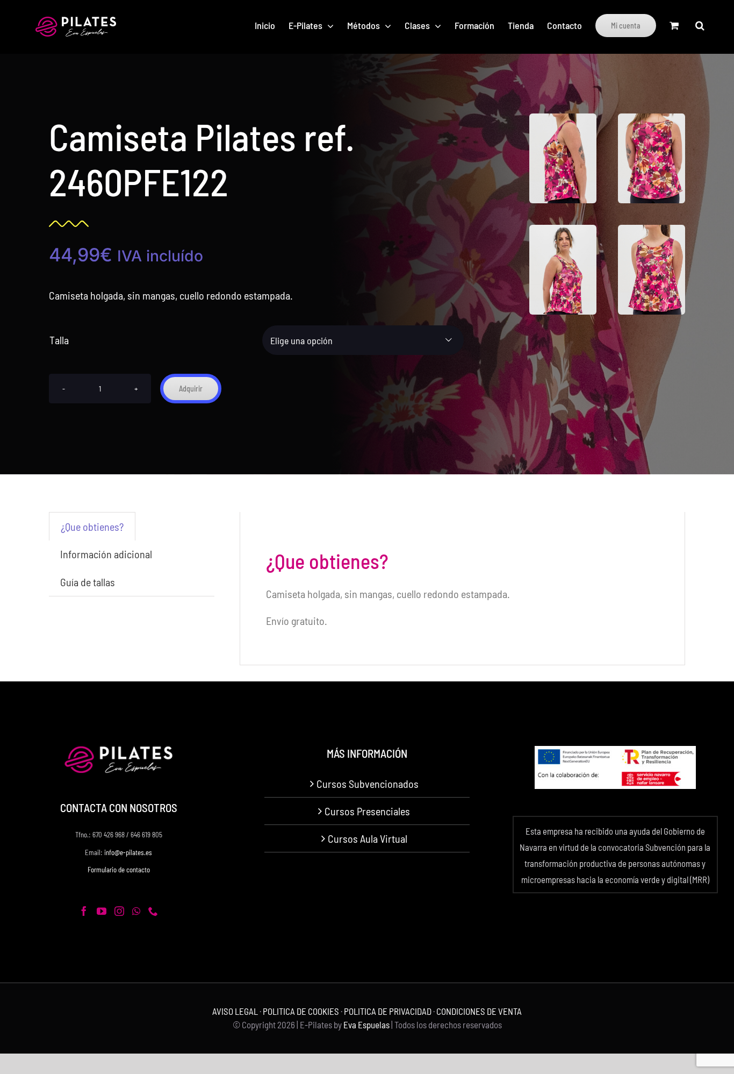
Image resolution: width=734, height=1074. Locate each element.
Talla (59, 339)
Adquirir (191, 388)
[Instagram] (119, 911)
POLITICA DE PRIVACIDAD (387, 1011)
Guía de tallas (87, 581)
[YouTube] (101, 911)
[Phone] (153, 911)
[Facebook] (84, 911)
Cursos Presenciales (367, 811)
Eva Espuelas (366, 1024)
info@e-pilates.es (128, 852)
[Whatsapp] (136, 911)
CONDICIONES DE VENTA (479, 1011)
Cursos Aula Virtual (367, 838)
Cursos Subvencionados (367, 783)
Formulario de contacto (119, 869)
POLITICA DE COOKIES (301, 1011)
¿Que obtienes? (92, 526)
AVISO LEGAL (235, 1011)
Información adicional (106, 553)
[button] (699, 25)
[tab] (92, 526)
